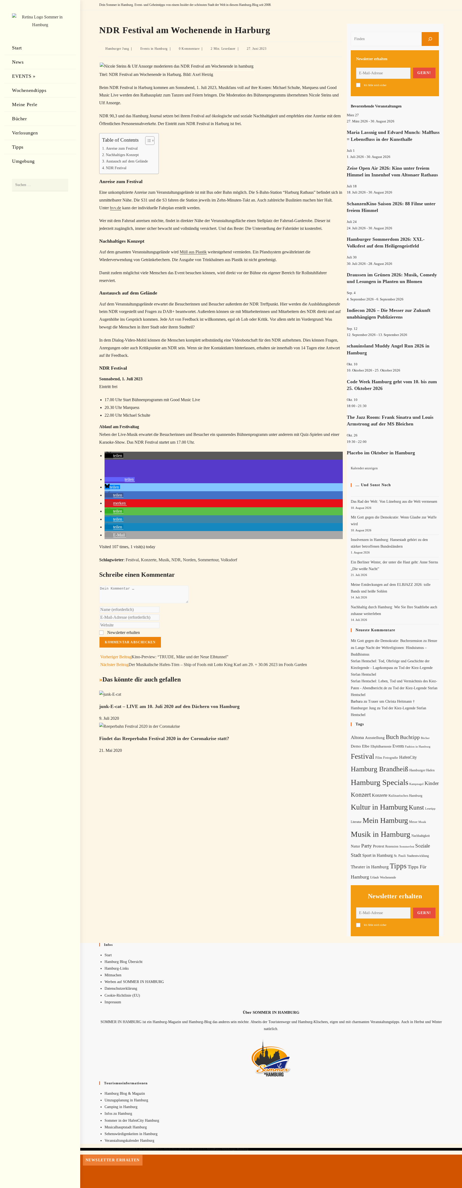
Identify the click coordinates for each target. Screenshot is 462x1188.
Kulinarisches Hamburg (405, 796)
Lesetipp (430, 808)
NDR (176, 560)
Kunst (416, 807)
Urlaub (374, 877)
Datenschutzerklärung (121, 988)
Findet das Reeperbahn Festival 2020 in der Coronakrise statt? (164, 738)
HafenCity (408, 757)
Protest (378, 846)
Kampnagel (416, 783)
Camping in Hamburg (121, 1107)
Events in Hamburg (154, 49)
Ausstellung (375, 738)
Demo (356, 746)
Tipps (398, 866)
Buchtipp (410, 737)
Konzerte (148, 560)
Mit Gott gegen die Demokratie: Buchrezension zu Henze (394, 641)
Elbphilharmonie (381, 746)
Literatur (356, 821)
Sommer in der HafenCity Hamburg (132, 1121)
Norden (189, 560)
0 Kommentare (189, 49)
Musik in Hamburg (380, 834)
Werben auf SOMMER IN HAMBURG (134, 982)
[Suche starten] (61, 185)
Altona (357, 737)
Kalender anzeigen (364, 468)
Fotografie (390, 758)
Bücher (425, 738)
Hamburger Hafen (422, 770)
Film (378, 758)
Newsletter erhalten (123, 632)
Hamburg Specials (379, 782)
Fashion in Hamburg (417, 746)
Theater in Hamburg (370, 866)
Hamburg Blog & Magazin (125, 1094)
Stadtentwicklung (418, 855)
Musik (164, 560)
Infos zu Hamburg (118, 1114)
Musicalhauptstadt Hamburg (126, 1127)
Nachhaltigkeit (420, 836)
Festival (132, 560)
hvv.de (115, 208)
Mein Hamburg (385, 820)
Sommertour (208, 560)
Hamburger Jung (117, 49)
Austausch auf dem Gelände (127, 161)
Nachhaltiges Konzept (122, 155)
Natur (355, 846)
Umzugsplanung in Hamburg (126, 1100)
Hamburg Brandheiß (379, 769)
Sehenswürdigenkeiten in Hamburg (131, 1134)
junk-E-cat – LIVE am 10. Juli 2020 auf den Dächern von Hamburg (169, 706)
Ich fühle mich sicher (375, 85)
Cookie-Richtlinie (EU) (122, 995)
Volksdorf (229, 560)
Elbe (365, 746)
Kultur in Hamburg (379, 807)
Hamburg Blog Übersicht (124, 962)
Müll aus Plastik (193, 252)
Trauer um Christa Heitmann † (391, 701)
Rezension (391, 846)
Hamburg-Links (117, 968)
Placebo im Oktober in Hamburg (381, 452)
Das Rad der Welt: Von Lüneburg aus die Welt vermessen (394, 502)
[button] (114, 455)
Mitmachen (113, 975)
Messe (413, 822)
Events (398, 746)
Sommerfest (406, 846)
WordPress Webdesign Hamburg (228, 1149)
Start (108, 955)
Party (366, 846)
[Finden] (430, 39)
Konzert (361, 794)
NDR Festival (116, 168)
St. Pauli (400, 856)
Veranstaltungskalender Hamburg (129, 1141)
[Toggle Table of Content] (147, 140)
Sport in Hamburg (377, 855)
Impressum (113, 1002)
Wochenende (388, 877)
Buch (392, 737)
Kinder (432, 783)
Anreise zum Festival (122, 148)
